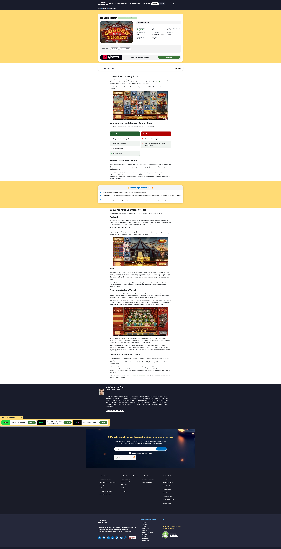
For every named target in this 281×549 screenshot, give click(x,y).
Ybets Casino (166, 492)
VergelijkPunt (145, 540)
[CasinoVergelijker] (103, 3)
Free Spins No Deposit (147, 479)
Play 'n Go (140, 30)
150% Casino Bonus (147, 482)
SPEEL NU (31, 422)
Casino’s (111, 4)
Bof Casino (165, 479)
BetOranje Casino (167, 496)
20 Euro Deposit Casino (106, 491)
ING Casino (124, 488)
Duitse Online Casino (105, 479)
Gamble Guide (146, 534)
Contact (144, 522)
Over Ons (144, 524)
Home (99, 8)
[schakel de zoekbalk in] (173, 4)
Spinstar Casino (167, 489)
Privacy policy (145, 528)
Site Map (144, 530)
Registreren (155, 3)
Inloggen (162, 3)
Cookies (144, 526)
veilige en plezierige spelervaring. (122, 531)
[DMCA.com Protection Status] (165, 535)
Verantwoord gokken (147, 532)
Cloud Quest (159, 81)
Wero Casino (124, 484)
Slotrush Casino (167, 486)
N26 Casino (124, 491)
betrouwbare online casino (138, 375)
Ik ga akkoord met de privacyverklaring (142, 453)
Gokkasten (146, 4)
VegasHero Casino (168, 482)
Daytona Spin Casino (168, 499)
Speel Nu (169, 57)
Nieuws (144, 536)
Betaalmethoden (135, 4)
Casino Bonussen (122, 4)
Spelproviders (145, 538)
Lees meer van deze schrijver (115, 410)
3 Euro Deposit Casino (105, 494)
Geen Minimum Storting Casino (108, 482)
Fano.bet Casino (167, 503)
